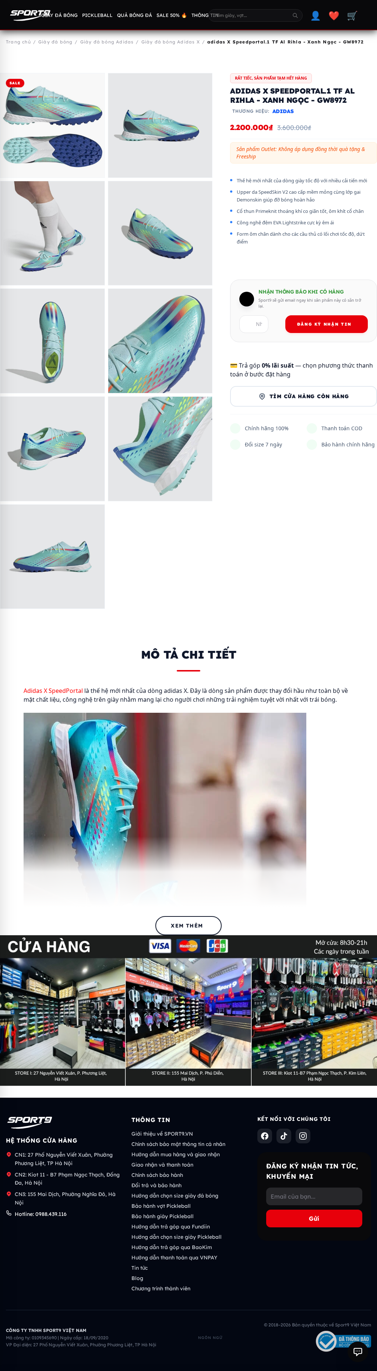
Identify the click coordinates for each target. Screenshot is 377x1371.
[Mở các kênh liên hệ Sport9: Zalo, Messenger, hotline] (358, 1352)
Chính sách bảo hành (157, 1175)
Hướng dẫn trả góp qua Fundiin (170, 1226)
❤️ (333, 15)
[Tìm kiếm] (295, 15)
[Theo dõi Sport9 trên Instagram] (303, 1136)
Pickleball (97, 15)
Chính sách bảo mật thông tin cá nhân (178, 1144)
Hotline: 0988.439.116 (41, 1214)
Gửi (314, 1218)
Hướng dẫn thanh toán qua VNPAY (174, 1257)
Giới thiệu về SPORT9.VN (162, 1133)
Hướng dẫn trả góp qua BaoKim (171, 1247)
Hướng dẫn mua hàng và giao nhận (175, 1154)
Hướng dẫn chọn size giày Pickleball (176, 1237)
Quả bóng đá (134, 15)
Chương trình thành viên (160, 1288)
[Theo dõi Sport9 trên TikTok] (283, 1136)
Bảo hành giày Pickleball (162, 1216)
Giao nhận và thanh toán (162, 1164)
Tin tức (139, 1268)
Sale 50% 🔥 (171, 15)
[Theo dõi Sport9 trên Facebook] (264, 1136)
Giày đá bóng (59, 15)
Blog (137, 1278)
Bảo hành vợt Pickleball (161, 1206)
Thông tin (205, 15)
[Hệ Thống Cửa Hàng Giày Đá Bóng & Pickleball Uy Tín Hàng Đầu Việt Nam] (30, 15)
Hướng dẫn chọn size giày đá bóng (174, 1195)
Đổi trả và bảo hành (156, 1185)
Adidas (283, 111)
